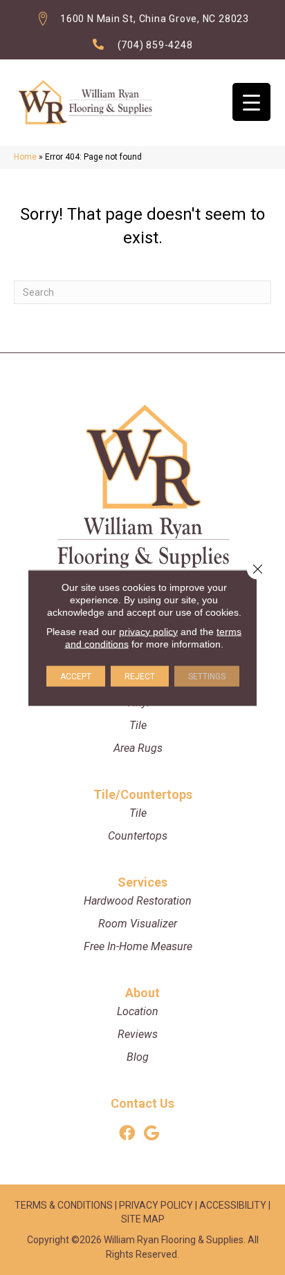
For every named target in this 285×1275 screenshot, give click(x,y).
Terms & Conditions (64, 1205)
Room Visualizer (137, 923)
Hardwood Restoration (138, 900)
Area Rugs (138, 748)
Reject (140, 676)
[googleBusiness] (151, 1133)
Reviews (138, 1034)
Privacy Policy (156, 1205)
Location (137, 1011)
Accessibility (232, 1205)
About (142, 992)
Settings (207, 676)
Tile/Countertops (142, 794)
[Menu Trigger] (251, 102)
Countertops (137, 835)
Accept (75, 676)
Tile (138, 725)
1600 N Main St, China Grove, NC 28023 (154, 18)
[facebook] (127, 1133)
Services (142, 882)
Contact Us (142, 1103)
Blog (138, 1057)
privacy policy (148, 630)
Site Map (143, 1219)
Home (25, 157)
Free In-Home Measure (138, 946)
